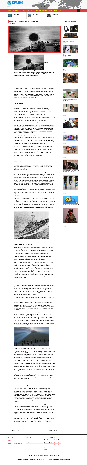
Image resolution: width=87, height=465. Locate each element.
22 (44, 446)
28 (58, 446)
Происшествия (39, 7)
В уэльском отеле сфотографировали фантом (19, 429)
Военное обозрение (25, 6)
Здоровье (45, 6)
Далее (57, 426)
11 (51, 442)
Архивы (28, 441)
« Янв (45, 449)
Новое (24, 7)
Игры (50, 6)
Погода (27, 7)
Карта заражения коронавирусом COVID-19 (46, 10)
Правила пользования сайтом (15, 443)
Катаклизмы (54, 6)
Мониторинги (24, 10)
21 (58, 444)
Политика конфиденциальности (15, 439)
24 (49, 446)
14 (58, 442)
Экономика (16, 8)
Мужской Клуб (68, 6)
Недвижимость (11, 7)
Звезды (41, 6)
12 (54, 442)
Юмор (20, 8)
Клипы (59, 6)
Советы (49, 7)
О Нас (67, 10)
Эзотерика (10, 8)
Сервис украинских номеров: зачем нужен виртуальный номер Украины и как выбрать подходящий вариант (69, 129)
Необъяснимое (18, 7)
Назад (11, 426)
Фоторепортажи (74, 7)
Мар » (55, 449)
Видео (19, 6)
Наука (73, 6)
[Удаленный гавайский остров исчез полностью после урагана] (10, 15)
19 (54, 444)
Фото (69, 7)
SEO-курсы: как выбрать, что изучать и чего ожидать (71, 204)
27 (56, 446)
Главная (9, 10)
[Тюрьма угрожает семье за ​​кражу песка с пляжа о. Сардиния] (29, 15)
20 (56, 444)
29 (44, 447)
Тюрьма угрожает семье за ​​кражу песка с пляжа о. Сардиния (38, 16)
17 (49, 444)
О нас (9, 440)
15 (44, 444)
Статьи (56, 7)
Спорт (53, 7)
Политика (32, 7)
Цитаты (32, 10)
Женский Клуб (36, 6)
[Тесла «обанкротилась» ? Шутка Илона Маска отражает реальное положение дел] (49, 15)
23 (47, 446)
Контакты (61, 10)
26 (54, 446)
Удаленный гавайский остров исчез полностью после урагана (18, 16)
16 (47, 444)
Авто (12, 6)
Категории (15, 10)
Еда (31, 6)
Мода (63, 6)
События (44, 7)
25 (51, 446)
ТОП (66, 7)
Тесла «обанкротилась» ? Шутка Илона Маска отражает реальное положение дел (57, 17)
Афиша (15, 6)
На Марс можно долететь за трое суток (51, 429)
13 (56, 442)
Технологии (61, 7)
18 (51, 444)
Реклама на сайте (12, 441)
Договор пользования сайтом (15, 444)
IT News (8, 6)
